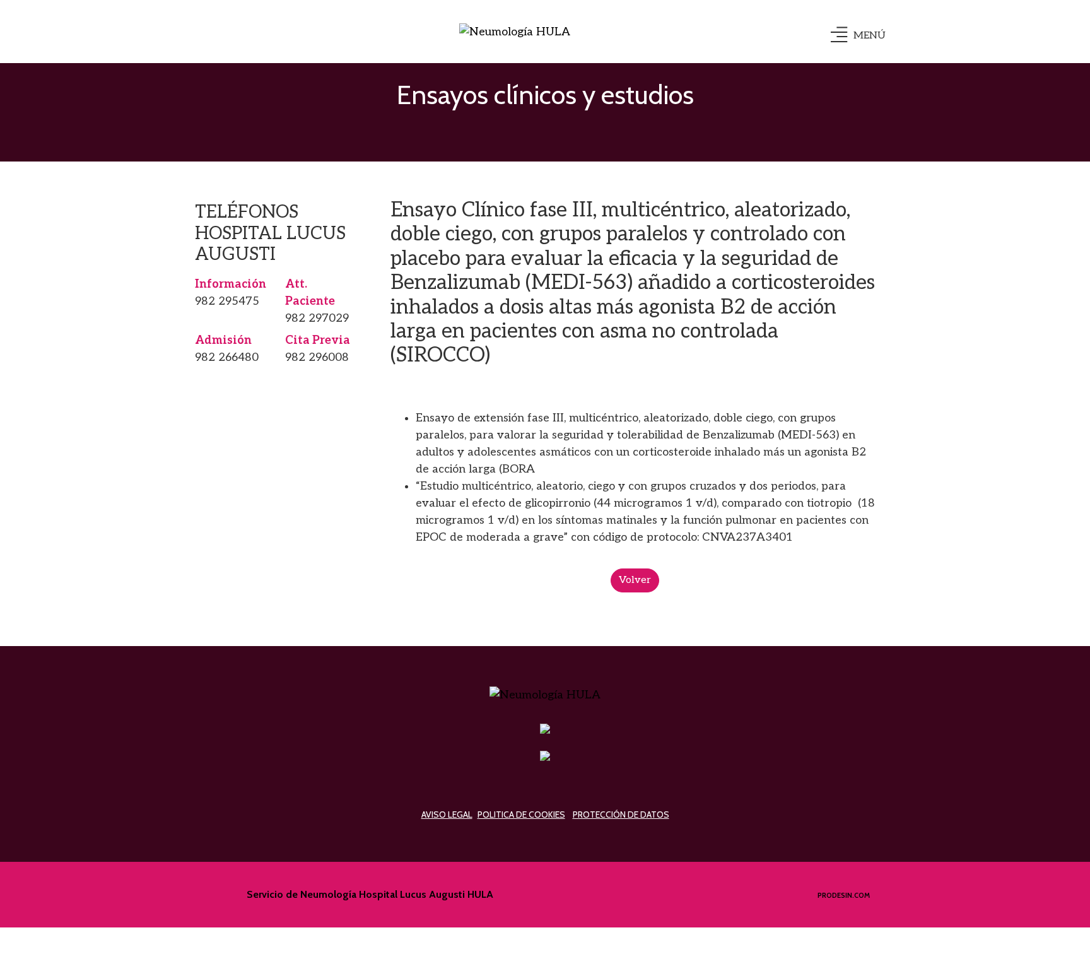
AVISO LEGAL (446, 814)
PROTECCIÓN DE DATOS (621, 814)
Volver (635, 580)
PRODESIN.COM (844, 895)
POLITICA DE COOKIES (521, 814)
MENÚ (869, 36)
